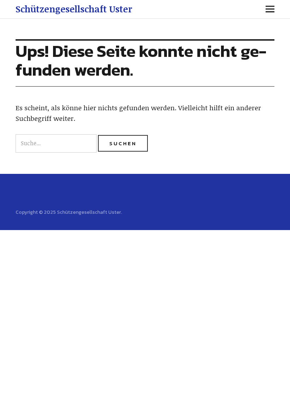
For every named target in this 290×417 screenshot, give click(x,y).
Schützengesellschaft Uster (74, 9)
